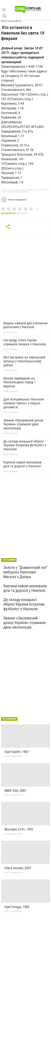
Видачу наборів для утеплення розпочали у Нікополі (25, 325)
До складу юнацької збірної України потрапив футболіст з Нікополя (24, 445)
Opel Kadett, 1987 (17, 752)
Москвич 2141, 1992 (19, 829)
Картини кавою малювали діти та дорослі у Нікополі (22, 464)
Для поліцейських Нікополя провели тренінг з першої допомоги (23, 403)
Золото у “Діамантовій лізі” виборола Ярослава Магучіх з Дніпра (25, 572)
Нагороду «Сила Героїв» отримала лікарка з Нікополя (24, 342)
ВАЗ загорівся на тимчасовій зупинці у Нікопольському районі (24, 361)
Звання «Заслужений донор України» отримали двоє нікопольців (23, 424)
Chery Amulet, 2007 (18, 868)
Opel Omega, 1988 (17, 907)
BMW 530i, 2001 (15, 791)
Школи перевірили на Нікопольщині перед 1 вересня (19, 382)
